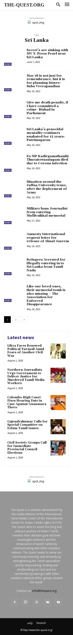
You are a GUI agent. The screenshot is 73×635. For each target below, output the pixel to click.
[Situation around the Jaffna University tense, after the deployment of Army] (14, 187)
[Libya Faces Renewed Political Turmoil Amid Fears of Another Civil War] (58, 351)
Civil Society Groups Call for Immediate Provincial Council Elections (27, 448)
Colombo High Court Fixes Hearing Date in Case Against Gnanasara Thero (26, 402)
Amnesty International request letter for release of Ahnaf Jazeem (48, 237)
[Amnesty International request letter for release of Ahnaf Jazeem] (14, 240)
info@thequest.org (44, 591)
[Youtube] (58, 602)
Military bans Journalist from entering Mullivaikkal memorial (47, 212)
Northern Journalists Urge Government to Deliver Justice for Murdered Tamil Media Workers (25, 376)
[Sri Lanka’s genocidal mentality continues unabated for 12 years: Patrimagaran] (14, 135)
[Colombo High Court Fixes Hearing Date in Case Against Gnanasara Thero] (58, 402)
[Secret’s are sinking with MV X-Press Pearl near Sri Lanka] (14, 56)
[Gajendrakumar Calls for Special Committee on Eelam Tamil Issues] (58, 426)
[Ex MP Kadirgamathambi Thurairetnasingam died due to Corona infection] (14, 162)
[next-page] (24, 319)
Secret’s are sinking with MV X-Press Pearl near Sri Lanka (47, 53)
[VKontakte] (47, 602)
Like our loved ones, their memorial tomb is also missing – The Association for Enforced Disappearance (46, 295)
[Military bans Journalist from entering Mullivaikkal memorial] (14, 214)
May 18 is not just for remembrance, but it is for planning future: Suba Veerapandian (46, 81)
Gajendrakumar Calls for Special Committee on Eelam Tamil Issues (27, 425)
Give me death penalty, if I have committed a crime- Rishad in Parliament (47, 107)
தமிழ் (30, 623)
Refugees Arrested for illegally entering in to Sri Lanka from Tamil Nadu (46, 265)
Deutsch (41, 623)
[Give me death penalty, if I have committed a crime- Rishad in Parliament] (14, 108)
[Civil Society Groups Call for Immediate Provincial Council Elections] (58, 448)
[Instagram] (25, 602)
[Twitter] (36, 602)
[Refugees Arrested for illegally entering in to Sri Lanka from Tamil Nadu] (14, 265)
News (8, 64)
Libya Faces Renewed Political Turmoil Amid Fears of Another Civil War (25, 351)
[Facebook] (15, 602)
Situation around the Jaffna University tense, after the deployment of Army (47, 187)
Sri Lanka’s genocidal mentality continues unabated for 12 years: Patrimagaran (46, 134)
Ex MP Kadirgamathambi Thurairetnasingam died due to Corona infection (48, 159)
